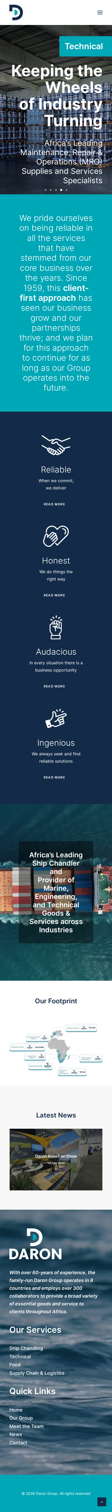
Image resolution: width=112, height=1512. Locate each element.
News (15, 1434)
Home (16, 1410)
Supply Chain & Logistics (37, 1373)
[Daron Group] (16, 12)
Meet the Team (26, 1426)
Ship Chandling (26, 1348)
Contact (18, 1442)
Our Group (21, 1418)
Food (15, 1364)
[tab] (56, 504)
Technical (20, 1356)
